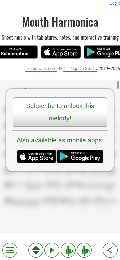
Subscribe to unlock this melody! (60, 112)
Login (115, 3)
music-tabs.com (41, 68)
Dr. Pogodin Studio (80, 68)
